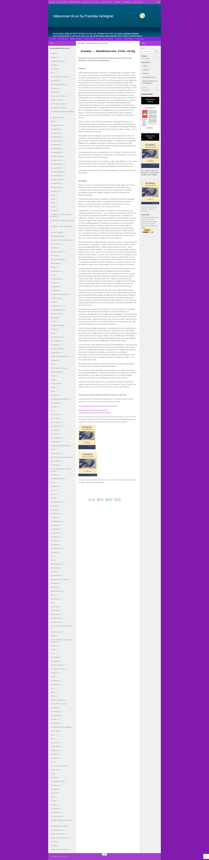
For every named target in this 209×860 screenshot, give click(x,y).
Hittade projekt (138, 2)
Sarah (53, 735)
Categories (144, 56)
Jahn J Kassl (55, 418)
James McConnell (56, 426)
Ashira (53, 199)
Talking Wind (55, 789)
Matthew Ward (55, 575)
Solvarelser (54, 777)
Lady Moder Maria (56, 502)
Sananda (54, 719)
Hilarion (53, 387)
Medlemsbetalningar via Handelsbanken (150, 82)
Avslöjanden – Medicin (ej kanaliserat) (62, 220)
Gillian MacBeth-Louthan (58, 368)
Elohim (53, 333)
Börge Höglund (55, 263)
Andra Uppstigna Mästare (58, 84)
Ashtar (53, 203)
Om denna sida (61, 2)
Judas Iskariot (55, 441)
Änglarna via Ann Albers (58, 96)
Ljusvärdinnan (55, 525)
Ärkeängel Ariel (55, 133)
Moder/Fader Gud (56, 618)
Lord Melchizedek (56, 548)
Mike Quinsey (55, 599)
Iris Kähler (54, 407)
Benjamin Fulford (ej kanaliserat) (60, 240)
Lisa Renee (54, 517)
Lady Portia (54, 509)
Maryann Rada (55, 568)
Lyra (52, 556)
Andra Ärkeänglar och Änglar (59, 76)
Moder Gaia (54, 610)
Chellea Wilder (55, 286)
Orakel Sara (54, 645)
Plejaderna (54, 673)
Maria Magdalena (56, 564)
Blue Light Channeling (57, 259)
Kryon (53, 490)
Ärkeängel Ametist (56, 125)
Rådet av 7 (54, 696)
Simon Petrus (55, 758)
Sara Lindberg (55, 731)
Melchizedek (55, 587)
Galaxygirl (54, 360)
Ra (52, 688)
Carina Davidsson (56, 279)
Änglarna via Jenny (56, 100)
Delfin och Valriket (56, 314)
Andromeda (54, 88)
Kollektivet (54, 475)
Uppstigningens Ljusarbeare (59, 826)
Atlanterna (54, 210)
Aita (52, 73)
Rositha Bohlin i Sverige (58, 704)
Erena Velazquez (56, 341)
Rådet (53, 692)
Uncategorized (55, 812)
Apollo (53, 121)
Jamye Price (54, 430)
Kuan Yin (54, 494)
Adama (53, 57)
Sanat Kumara (55, 723)
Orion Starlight (55, 657)
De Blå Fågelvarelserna (58, 310)
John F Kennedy (56, 438)
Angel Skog (54, 92)
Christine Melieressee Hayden (60, 294)
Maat (52, 560)
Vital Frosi (54, 841)
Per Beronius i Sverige (57, 669)
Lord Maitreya (55, 544)
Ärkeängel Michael (56, 168)
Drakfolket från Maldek (57, 325)
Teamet (53, 800)
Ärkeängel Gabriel (56, 148)
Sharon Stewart (55, 746)
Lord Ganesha (55, 537)
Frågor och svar (88, 2)
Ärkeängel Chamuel (57, 141)
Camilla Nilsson (55, 271)
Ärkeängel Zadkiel (56, 187)
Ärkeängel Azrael (56, 137)
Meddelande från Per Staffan (59, 579)
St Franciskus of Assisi (57, 781)
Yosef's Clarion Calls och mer (59, 849)
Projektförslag (127, 2)
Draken (53, 321)
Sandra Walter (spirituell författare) (61, 727)
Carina (53, 275)
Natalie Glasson (56, 632)
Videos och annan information (60, 838)
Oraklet (53, 649)
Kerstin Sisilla (55, 465)
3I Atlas (53, 53)
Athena (53, 206)
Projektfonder (55, 680)
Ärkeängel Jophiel (56, 152)
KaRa (53, 449)
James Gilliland (55, 422)
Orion (52, 653)
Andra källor (54, 80)
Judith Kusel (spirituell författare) (60, 445)
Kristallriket (54, 486)
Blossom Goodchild (57, 251)
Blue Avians (54, 255)
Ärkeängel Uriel (55, 183)
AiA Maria (54, 65)
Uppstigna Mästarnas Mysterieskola (61, 820)
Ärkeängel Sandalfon (57, 179)
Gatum (53, 364)
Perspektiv (117, 2)
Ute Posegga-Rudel (57, 830)
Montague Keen (55, 622)
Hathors (53, 376)
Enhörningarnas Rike (57, 337)
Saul (52, 738)
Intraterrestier (55, 403)
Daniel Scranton (56, 306)
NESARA (54, 636)
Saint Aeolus (55, 707)
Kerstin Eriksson (56, 461)
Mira (52, 602)
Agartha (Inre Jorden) (57, 61)
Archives (143, 87)
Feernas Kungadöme (57, 348)
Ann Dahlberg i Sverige (58, 104)
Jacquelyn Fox (55, 414)
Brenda (53, 267)
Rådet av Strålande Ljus (58, 700)
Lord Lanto (54, 540)
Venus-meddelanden (57, 834)
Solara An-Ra (55, 770)
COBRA (53, 302)
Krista (53, 482)
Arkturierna (54, 191)
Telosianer (54, 804)
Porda (53, 676)
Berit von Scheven (56, 244)
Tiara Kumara (55, 808)
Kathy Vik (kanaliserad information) (61, 457)
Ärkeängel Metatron (57, 164)
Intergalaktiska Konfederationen (60, 399)
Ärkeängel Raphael (57, 175)
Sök (142, 48)
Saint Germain (55, 711)
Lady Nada (54, 506)
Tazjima (53, 797)
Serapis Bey (54, 742)
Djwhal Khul (54, 317)
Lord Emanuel (55, 533)
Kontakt (97, 2)
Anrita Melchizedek (56, 117)
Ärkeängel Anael (56, 129)
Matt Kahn (54, 571)
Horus (53, 391)
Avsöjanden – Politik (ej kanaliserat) (61, 226)
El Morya (53, 329)
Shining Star (54, 754)
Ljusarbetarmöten (56, 521)
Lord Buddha (55, 529)
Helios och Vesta (56, 383)
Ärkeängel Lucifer (56, 160)
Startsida (52, 2)
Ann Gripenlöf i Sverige (58, 107)
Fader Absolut (55, 344)
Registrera (146, 69)
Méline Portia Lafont (57, 591)
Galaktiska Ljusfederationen (59, 356)
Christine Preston (56, 298)
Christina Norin (55, 290)
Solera (53, 773)
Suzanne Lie (55, 785)
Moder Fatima (55, 606)
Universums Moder (56, 816)
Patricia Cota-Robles (57, 665)
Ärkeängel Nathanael (57, 172)
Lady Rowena (55, 513)
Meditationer (54, 583)
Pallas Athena (55, 661)
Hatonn (53, 379)
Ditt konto (146, 73)
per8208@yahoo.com (127, 419)
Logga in (145, 66)
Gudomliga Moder (56, 372)
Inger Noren (54, 395)
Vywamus (54, 845)
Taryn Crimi (54, 793)
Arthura (53, 195)
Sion (52, 762)
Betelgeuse (54, 248)
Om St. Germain (107, 2)
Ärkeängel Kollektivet (57, 156)
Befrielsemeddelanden (57, 236)
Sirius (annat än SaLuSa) (58, 766)
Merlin (53, 595)
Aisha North (54, 69)
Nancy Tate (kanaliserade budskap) (61, 626)
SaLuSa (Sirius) (55, 715)
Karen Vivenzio (55, 453)
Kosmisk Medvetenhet (57, 478)
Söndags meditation (75, 2)
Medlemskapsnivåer (149, 77)
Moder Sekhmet (55, 614)
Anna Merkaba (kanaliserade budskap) (62, 111)
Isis (52, 410)
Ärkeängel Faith (55, 144)
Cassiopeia (54, 282)
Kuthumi (53, 498)
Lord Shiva (54, 552)
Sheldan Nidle (55, 750)
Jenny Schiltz (55, 434)
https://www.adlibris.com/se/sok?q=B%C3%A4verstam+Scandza (97, 406)
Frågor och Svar (56, 352)
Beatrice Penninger (56, 232)
